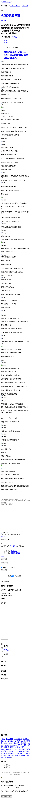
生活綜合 (15, 37)
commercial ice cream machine (9, 749)
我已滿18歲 (4, 796)
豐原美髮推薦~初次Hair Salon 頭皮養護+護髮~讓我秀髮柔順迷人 (16, 55)
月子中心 (26, 739)
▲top (2, 556)
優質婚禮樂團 (22, 745)
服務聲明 (18, 774)
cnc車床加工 (18, 739)
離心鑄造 (16, 743)
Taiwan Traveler (7, 743)
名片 (5, 44)
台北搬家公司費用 (8, 753)
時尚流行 (14, 551)
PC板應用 (19, 753)
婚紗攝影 (23, 743)
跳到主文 (3, 20)
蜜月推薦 (10, 741)
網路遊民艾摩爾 (10, 15)
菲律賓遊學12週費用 (14, 755)
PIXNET (8, 772)
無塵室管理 (20, 747)
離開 (10, 796)
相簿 (5, 40)
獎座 (4, 755)
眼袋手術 (13, 747)
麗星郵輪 (3, 741)
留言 (15, 546)
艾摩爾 (3, 536)
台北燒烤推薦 (18, 741)
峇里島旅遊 (9, 739)
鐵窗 (3, 739)
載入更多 (3, 559)
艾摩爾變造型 (15, 553)
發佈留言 (3, 569)
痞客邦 (12, 546)
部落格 (6, 42)
